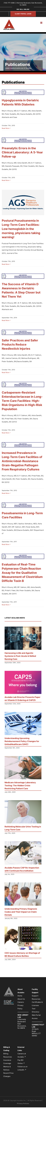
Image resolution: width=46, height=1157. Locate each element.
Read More (5, 128)
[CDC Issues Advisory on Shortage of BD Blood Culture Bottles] (23, 938)
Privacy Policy (20, 1007)
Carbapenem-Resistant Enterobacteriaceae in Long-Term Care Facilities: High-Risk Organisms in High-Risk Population (22, 401)
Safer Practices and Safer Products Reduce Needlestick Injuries (20, 344)
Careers (21, 1002)
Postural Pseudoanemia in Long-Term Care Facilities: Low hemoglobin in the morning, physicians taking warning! (21, 229)
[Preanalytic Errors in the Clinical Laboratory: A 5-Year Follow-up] (23, 140)
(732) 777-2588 (9, 3)
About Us (21, 999)
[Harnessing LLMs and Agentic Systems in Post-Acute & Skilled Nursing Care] (23, 638)
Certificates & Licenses (37, 1003)
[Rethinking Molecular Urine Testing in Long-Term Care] (23, 811)
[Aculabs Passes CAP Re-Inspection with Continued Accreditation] (23, 853)
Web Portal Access (36, 1016)
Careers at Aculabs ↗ (22, 1055)
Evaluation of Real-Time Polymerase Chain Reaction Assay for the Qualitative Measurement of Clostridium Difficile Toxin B (22, 573)
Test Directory (35, 1010)
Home (20, 996)
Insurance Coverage (7, 1061)
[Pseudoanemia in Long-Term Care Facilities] (23, 505)
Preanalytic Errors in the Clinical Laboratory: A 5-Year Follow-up (22, 152)
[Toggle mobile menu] (41, 23)
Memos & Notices (7, 1068)
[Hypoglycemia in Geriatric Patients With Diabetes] (23, 92)
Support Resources (36, 997)
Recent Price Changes (8, 1074)
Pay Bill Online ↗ (21, 1061)
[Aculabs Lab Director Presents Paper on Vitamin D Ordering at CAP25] (23, 682)
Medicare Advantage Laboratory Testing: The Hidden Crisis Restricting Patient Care (20, 785)
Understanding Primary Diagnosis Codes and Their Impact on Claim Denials (21, 912)
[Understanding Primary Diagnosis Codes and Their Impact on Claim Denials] (23, 894)
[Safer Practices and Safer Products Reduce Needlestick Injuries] (23, 332)
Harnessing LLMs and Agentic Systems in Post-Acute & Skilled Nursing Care (20, 656)
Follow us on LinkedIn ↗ (22, 1068)
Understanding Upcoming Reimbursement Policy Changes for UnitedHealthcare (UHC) (22, 741)
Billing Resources (7, 1055)
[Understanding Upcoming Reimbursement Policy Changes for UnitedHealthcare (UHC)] (23, 723)
